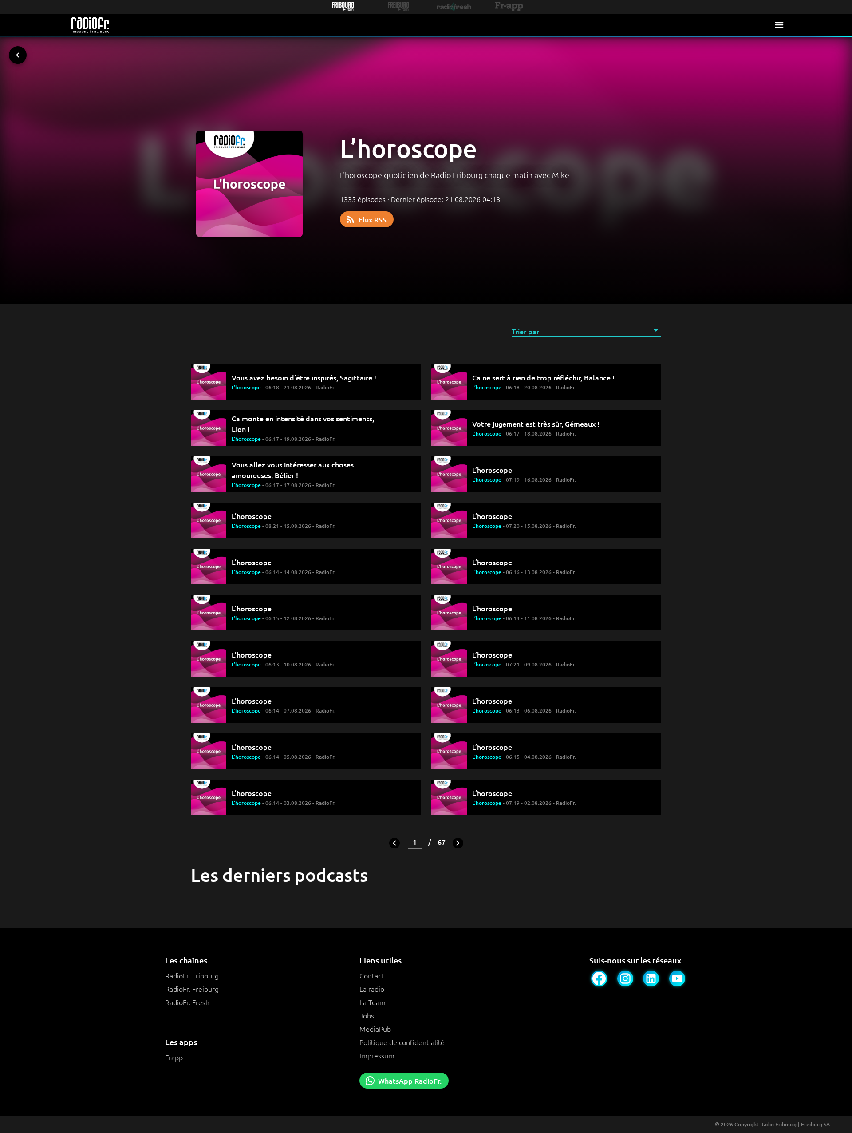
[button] (586, 331)
